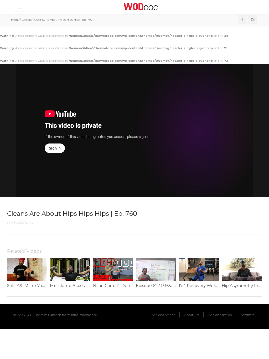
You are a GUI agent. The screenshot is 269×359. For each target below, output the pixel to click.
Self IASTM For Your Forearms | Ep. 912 (45, 285)
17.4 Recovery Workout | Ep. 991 (210, 285)
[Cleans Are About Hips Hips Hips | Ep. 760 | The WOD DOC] (140, 6)
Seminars (247, 315)
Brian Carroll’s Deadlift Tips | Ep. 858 (128, 285)
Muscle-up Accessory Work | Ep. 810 (86, 285)
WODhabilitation (220, 315)
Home (15, 20)
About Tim (191, 315)
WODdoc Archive (163, 315)
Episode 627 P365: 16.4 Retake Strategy (174, 285)
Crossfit (27, 20)
